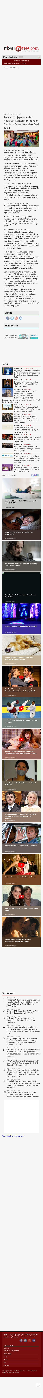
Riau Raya (17, 1334)
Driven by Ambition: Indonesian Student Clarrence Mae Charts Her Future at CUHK (27, 469)
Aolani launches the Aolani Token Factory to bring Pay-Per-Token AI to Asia (27, 430)
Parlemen (7, 1336)
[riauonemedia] (21, 1340)
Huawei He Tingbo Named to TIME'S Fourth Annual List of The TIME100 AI (26, 384)
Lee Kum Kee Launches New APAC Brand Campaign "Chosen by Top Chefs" (27, 448)
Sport (23, 1336)
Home (6, 68)
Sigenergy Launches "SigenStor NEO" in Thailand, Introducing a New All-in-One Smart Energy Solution (27, 373)
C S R (21, 63)
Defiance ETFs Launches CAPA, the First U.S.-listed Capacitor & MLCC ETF (23, 1012)
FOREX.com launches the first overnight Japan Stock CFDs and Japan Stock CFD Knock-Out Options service (23, 1063)
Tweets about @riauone (13, 1136)
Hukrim (27, 1334)
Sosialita (17, 1336)
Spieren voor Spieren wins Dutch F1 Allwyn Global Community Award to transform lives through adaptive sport (23, 1094)
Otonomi (32, 1336)
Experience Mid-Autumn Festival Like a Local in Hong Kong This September (27, 439)
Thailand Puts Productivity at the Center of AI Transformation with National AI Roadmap (27, 409)
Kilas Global (13, 68)
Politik (22, 1334)
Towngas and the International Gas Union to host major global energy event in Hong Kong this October (27, 459)
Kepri (12, 1336)
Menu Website (10, 57)
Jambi (27, 1336)
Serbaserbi (14, 1338)
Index (24, 63)
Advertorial (7, 63)
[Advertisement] (21, 21)
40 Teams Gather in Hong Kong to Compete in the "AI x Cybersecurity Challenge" (21, 1020)
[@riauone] (25, 1340)
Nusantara (7, 1338)
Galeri (14, 63)
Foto (17, 63)
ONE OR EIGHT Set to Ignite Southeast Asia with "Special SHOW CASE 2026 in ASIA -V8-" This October (26, 419)
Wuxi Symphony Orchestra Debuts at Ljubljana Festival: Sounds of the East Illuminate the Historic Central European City (23, 1030)
